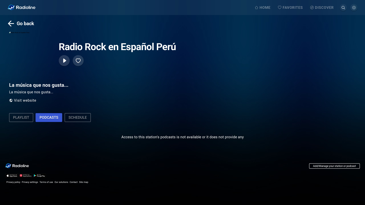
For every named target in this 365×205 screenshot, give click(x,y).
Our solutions (61, 182)
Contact (74, 182)
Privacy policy (13, 182)
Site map (83, 182)
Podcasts (49, 117)
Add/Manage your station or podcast (334, 166)
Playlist (21, 117)
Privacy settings (30, 182)
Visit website (25, 100)
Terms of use (46, 182)
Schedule (78, 117)
